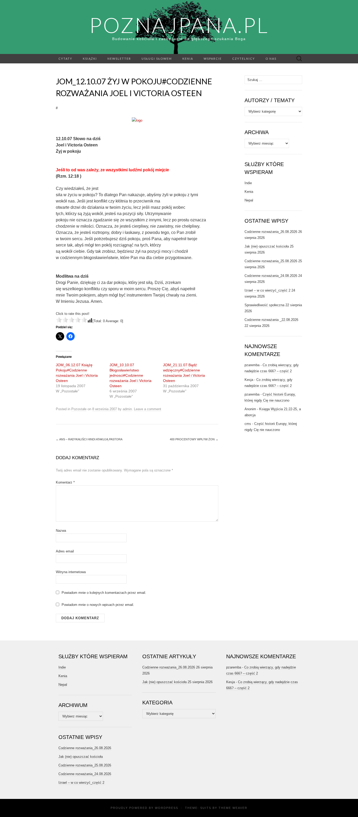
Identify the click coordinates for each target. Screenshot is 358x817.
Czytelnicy (243, 58)
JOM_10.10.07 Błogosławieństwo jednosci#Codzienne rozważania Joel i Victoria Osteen (130, 375)
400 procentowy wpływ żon (194, 439)
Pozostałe (78, 409)
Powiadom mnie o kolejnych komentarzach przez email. (104, 593)
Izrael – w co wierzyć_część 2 (267, 290)
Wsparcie (213, 58)
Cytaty (65, 58)
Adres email (65, 551)
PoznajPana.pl (179, 24)
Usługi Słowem (157, 58)
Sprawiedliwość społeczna (264, 305)
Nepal (249, 200)
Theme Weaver (233, 807)
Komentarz (65, 482)
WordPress (166, 807)
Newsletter (119, 58)
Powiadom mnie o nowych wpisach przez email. (98, 605)
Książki (90, 58)
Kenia (187, 58)
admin (127, 409)
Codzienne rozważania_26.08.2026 (271, 232)
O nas (270, 58)
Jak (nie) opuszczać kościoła (267, 246)
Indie (248, 183)
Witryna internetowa (71, 572)
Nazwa (61, 531)
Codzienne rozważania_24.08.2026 (271, 276)
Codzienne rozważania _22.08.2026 (271, 320)
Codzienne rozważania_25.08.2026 (271, 261)
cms (248, 424)
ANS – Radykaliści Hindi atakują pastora (89, 439)
